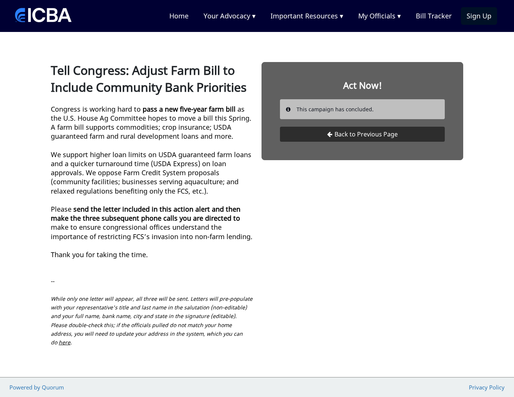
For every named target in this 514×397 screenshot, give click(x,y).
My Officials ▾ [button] (379, 15)
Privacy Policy (487, 387)
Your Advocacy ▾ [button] (229, 15)
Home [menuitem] (179, 15)
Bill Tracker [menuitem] (434, 15)
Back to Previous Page (366, 134)
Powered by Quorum (36, 387)
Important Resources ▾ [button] (307, 15)
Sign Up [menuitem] (479, 15)
